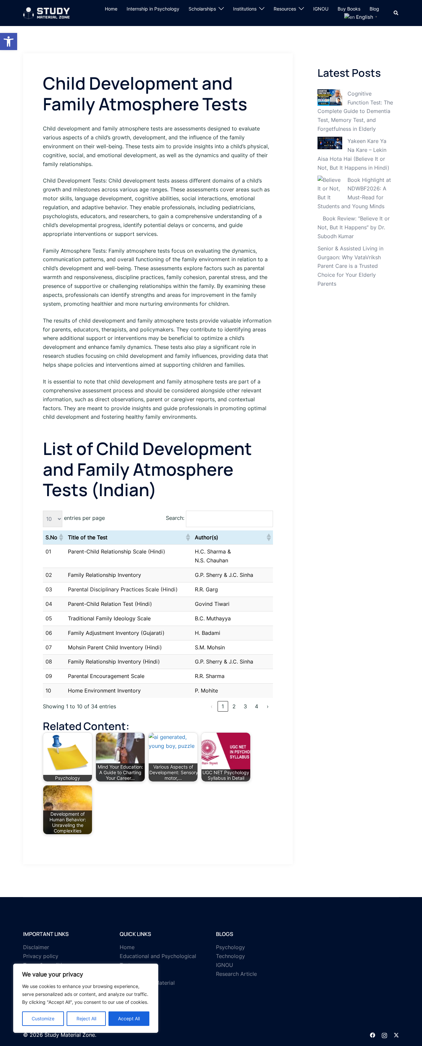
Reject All (86, 1018)
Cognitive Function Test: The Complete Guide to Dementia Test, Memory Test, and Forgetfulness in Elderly (355, 111)
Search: (175, 518)
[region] (85, 998)
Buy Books (349, 9)
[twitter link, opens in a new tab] (396, 1035)
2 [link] (234, 706)
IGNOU (320, 9)
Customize (43, 1018)
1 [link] (223, 706)
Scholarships (202, 9)
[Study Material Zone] (46, 12)
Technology (230, 956)
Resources (285, 9)
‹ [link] (212, 706)
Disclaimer (36, 947)
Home (111, 9)
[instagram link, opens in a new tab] (384, 1035)
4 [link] (256, 706)
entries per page (84, 518)
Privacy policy (40, 956)
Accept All (129, 1018)
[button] (8, 41)
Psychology (230, 947)
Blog (374, 9)
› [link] (268, 706)
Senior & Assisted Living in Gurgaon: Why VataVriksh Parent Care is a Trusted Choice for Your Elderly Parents (350, 266)
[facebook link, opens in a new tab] (372, 1035)
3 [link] (245, 706)
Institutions (244, 9)
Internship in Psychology (153, 9)
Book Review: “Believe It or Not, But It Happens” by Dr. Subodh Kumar (353, 227)
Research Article (236, 974)
